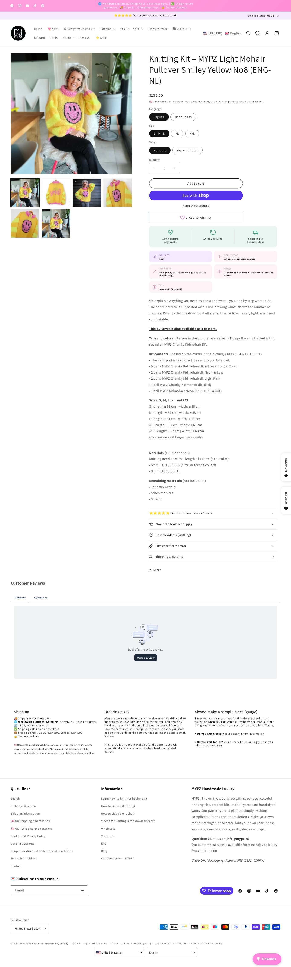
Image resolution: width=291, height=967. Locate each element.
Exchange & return (23, 806)
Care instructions (22, 843)
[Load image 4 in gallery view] (117, 192)
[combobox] (119, 952)
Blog (104, 851)
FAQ (104, 843)
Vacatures (108, 836)
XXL (192, 133)
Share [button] (157, 570)
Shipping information (25, 813)
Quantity (154, 160)
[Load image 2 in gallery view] (56, 192)
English (159, 117)
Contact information (184, 943)
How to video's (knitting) (118, 806)
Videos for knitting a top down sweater (128, 821)
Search (15, 798)
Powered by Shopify (57, 943)
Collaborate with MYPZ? (117, 858)
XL (177, 133)
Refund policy (80, 943)
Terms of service (121, 943)
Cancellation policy (211, 943)
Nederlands (183, 117)
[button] (107, 28)
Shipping (230, 101)
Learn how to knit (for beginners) (124, 798)
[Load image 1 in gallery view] (25, 192)
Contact (16, 866)
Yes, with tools (187, 150)
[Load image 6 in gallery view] (56, 223)
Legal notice (162, 943)
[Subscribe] (82, 890)
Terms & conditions (24, 858)
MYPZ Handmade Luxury (32, 943)
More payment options (196, 205)
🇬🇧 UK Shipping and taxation (30, 821)
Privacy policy (99, 943)
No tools (160, 150)
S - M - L (159, 133)
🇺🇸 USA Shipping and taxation (31, 828)
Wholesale (108, 828)
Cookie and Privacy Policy (28, 836)
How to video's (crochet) (118, 813)
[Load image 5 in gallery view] (25, 223)
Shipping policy (142, 943)
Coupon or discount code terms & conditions (42, 851)
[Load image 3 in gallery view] (86, 192)
